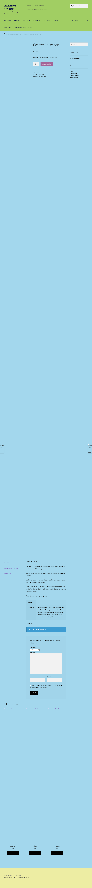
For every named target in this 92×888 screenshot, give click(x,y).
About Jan (17, 20)
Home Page (7, 20)
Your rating (33, 647)
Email (49, 677)
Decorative (19, 34)
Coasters (26, 34)
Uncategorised (76, 58)
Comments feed (74, 75)
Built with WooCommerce (21, 877)
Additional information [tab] (11, 568)
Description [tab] (7, 563)
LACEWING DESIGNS (10, 7)
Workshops (36, 20)
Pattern (38, 76)
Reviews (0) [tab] (7, 573)
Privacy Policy (8, 27)
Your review (33, 652)
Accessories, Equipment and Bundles (37, 9)
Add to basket (46, 64)
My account (46, 20)
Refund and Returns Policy (23, 27)
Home (7, 34)
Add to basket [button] (13, 853)
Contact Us (26, 20)
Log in (71, 71)
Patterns (29, 5)
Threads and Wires (39, 5)
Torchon (43, 76)
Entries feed (73, 73)
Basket (56, 20)
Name (32, 677)
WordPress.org (74, 77)
